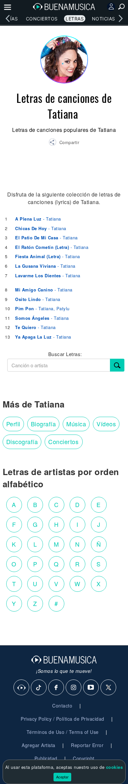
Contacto (62, 705)
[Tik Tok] (39, 688)
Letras (75, 18)
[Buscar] (117, 365)
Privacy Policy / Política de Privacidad (62, 718)
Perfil (13, 423)
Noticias (103, 18)
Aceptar (62, 776)
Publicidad (45, 758)
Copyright (84, 758)
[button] (64, 143)
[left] (7, 18)
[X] (109, 688)
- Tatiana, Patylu (42, 308)
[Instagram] (74, 688)
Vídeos (106, 423)
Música (76, 423)
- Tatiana (38, 219)
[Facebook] (56, 688)
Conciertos (42, 18)
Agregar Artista (38, 745)
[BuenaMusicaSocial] (22, 688)
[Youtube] (91, 688)
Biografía (43, 423)
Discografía (22, 441)
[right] (120, 18)
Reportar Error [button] (87, 745)
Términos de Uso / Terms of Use (63, 732)
